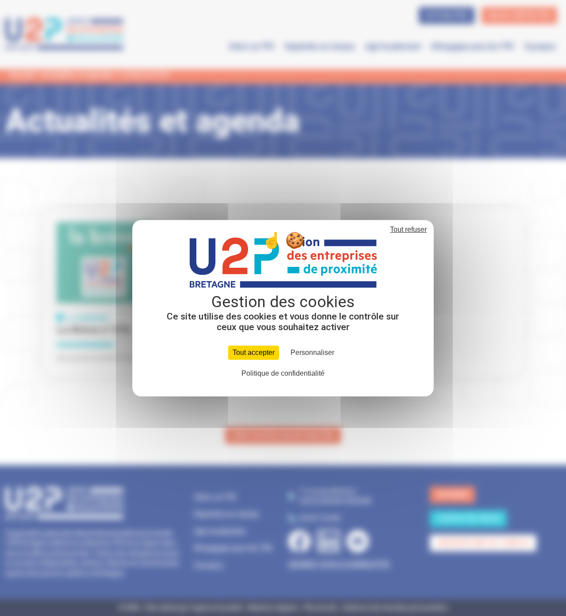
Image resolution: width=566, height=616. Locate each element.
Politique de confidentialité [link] (283, 373)
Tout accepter (254, 352)
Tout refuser (408, 229)
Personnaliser (312, 352)
